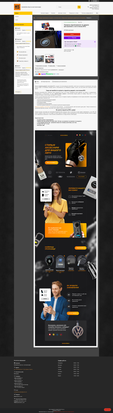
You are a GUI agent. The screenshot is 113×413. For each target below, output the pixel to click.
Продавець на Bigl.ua (56, 410)
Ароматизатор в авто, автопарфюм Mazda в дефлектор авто (22, 81)
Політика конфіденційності (87, 13)
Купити (72, 34)
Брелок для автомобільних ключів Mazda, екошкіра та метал (23, 85)
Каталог (17, 16)
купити (45, 298)
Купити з (70, 37)
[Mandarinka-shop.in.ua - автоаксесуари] (17, 7)
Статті (16, 19)
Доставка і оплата (62, 13)
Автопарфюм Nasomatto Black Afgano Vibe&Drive (23, 47)
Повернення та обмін (73, 13)
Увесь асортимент (51, 162)
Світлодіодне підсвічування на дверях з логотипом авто (49, 17)
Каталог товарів (72, 313)
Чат (108, 409)
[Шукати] (79, 7)
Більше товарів (79, 247)
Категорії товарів (44, 13)
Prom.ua (62, 409)
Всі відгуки (18, 91)
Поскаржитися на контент (58, 411)
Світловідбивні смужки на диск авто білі (23, 33)
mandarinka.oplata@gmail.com (20, 392)
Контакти (53, 13)
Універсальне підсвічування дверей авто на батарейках (74, 17)
